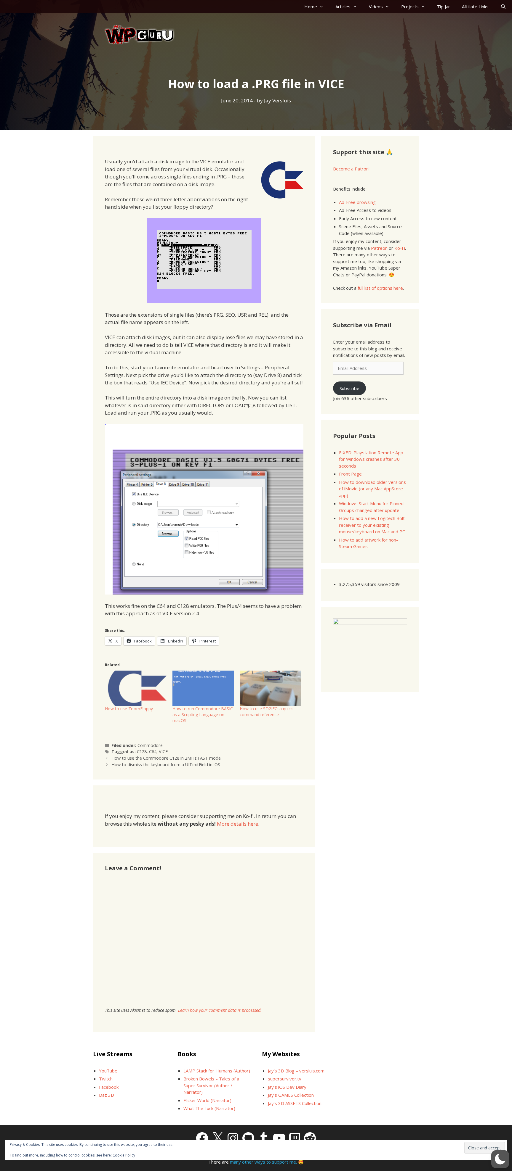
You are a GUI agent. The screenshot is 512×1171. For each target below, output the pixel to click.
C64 (152, 751)
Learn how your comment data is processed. (220, 1010)
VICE (163, 751)
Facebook (109, 1087)
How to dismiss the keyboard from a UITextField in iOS (165, 764)
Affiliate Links (475, 6)
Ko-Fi (399, 248)
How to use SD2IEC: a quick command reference (266, 711)
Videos (376, 6)
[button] (500, 1159)
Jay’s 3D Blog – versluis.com (296, 1071)
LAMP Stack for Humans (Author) (216, 1071)
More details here (237, 823)
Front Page (350, 474)
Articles (343, 6)
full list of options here (380, 288)
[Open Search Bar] (503, 6)
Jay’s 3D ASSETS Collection (294, 1103)
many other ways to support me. (263, 1162)
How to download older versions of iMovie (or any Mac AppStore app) (372, 488)
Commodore (150, 745)
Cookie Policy (124, 1155)
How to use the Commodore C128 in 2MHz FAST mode (166, 758)
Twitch (106, 1079)
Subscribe (349, 388)
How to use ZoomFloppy (129, 708)
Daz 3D (106, 1095)
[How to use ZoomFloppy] (136, 688)
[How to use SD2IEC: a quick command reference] (270, 688)
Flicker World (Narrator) (207, 1100)
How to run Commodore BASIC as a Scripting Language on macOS (202, 714)
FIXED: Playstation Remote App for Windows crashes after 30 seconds (371, 459)
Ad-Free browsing (357, 202)
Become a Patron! (351, 169)
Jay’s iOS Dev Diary (287, 1087)
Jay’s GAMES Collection (291, 1095)
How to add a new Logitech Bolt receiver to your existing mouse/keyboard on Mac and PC (372, 524)
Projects (410, 6)
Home (310, 6)
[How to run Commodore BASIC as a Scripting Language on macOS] (203, 688)
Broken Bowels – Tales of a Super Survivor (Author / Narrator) (211, 1085)
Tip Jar (443, 6)
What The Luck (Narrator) (209, 1108)
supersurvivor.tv (284, 1079)
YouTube (108, 1071)
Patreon (379, 248)
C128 (142, 751)
